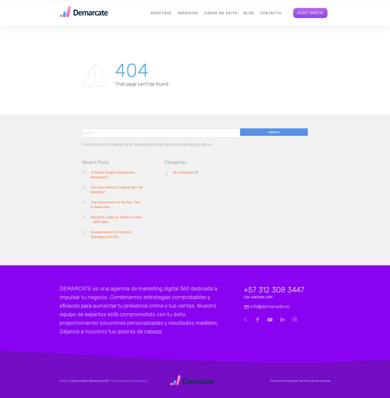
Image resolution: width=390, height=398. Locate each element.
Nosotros (161, 13)
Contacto (270, 13)
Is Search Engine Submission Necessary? (113, 174)
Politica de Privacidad (283, 380)
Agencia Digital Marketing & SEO (89, 380)
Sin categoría (183, 172)
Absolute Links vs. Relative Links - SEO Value (116, 219)
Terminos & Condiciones (314, 380)
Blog (249, 13)
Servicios (188, 13)
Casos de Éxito (221, 13)
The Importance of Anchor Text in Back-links (116, 204)
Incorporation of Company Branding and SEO (111, 234)
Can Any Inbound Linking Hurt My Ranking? (117, 189)
